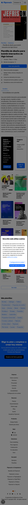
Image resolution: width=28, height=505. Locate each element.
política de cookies (12, 257)
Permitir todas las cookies (17, 265)
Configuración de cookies (17, 262)
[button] (3, 502)
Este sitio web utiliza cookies (14, 239)
